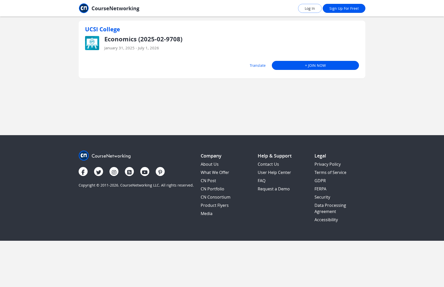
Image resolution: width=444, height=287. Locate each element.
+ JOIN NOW (315, 65)
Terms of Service (330, 172)
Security (322, 197)
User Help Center (274, 172)
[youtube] (144, 171)
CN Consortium (215, 197)
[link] (120, 8)
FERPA (320, 189)
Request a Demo (274, 189)
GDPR (320, 180)
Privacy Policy (327, 164)
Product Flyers (215, 205)
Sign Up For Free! (344, 8)
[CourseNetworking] (105, 155)
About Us (210, 164)
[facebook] (83, 171)
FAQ (261, 180)
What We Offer (215, 172)
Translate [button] (258, 65)
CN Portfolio (212, 189)
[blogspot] (129, 171)
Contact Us (268, 164)
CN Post (208, 180)
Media (206, 213)
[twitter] (98, 171)
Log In (310, 8)
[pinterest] (160, 171)
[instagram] (113, 171)
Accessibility (326, 220)
